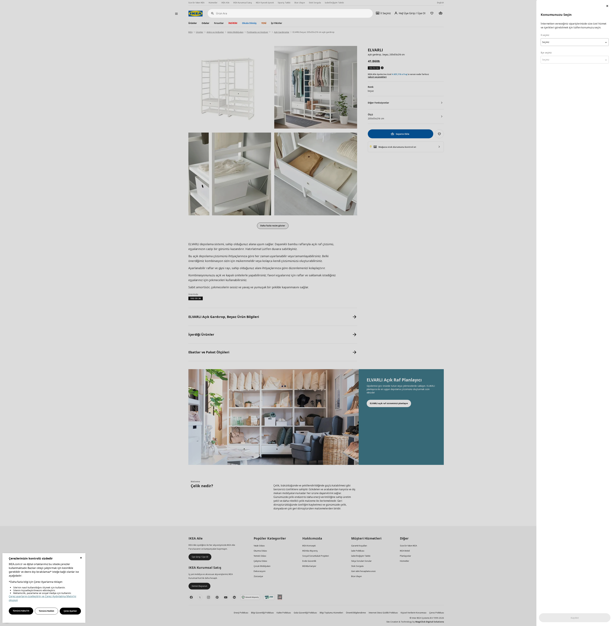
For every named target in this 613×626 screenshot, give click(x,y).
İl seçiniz (545, 35)
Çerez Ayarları (70, 611)
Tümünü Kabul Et (21, 610)
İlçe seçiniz (546, 52)
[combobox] (575, 42)
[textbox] (575, 42)
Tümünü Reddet (46, 611)
